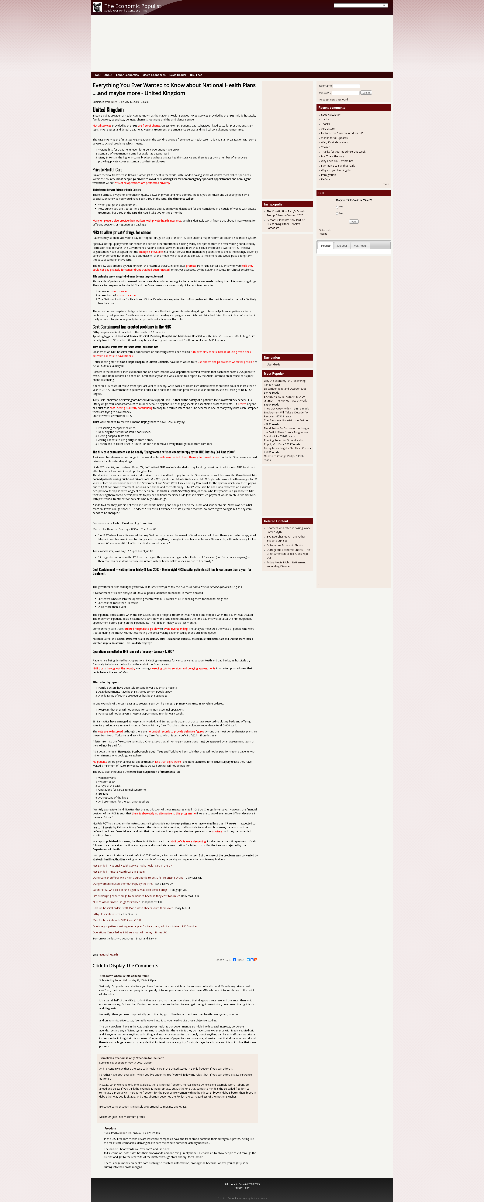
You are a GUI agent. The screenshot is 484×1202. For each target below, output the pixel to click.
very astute (328, 128)
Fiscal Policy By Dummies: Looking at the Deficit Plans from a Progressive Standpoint (287, 432)
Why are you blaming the (336, 170)
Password (325, 92)
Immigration (328, 175)
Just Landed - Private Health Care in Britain (119, 871)
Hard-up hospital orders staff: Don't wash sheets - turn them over (133, 908)
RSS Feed (196, 75)
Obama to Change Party (279, 456)
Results (323, 233)
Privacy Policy (242, 1187)
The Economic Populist (132, 5)
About (108, 75)
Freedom (110, 1128)
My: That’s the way (332, 156)
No (341, 213)
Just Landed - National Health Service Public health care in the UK (132, 865)
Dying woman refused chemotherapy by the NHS (123, 883)
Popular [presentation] (326, 245)
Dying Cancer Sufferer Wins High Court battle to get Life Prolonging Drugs (138, 877)
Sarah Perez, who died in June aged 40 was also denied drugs (130, 889)
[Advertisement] (242, 43)
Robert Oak (121, 980)
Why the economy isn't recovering (285, 380)
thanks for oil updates (334, 138)
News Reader (177, 75)
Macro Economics (154, 75)
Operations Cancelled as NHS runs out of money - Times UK (130, 932)
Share (240, 959)
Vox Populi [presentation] (360, 245)
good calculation (331, 114)
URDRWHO (114, 102)
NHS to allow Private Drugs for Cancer (116, 902)
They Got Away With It (277, 408)
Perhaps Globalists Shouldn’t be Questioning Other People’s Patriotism (286, 224)
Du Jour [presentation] (342, 245)
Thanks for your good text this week (343, 151)
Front (97, 75)
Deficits (325, 179)
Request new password (333, 99)
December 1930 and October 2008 (285, 388)
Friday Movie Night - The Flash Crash (286, 448)
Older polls (325, 230)
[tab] (326, 245)
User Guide (273, 364)
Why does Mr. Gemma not (337, 161)
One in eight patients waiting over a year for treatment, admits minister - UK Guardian (145, 926)
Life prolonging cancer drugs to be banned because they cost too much (136, 896)
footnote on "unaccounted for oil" (342, 133)
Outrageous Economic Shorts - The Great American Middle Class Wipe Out (288, 553)
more (386, 184)
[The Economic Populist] (97, 10)
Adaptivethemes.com (256, 1198)
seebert (119, 1062)
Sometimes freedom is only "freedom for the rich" (132, 1058)
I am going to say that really (338, 165)
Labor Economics (127, 75)
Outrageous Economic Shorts (285, 545)
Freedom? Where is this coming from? (124, 976)
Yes (341, 207)
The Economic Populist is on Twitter (286, 420)
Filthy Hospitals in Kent (106, 914)
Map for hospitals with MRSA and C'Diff (117, 920)
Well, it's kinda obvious (335, 142)
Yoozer (325, 147)
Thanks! (325, 124)
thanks (325, 119)
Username (325, 85)
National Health (108, 954)
